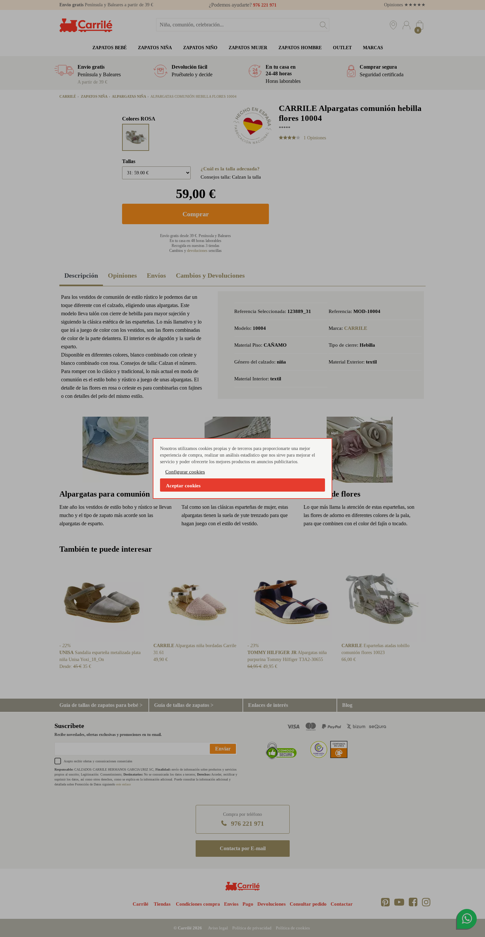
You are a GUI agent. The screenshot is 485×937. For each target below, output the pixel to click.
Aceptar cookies (183, 485)
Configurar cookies (185, 471)
